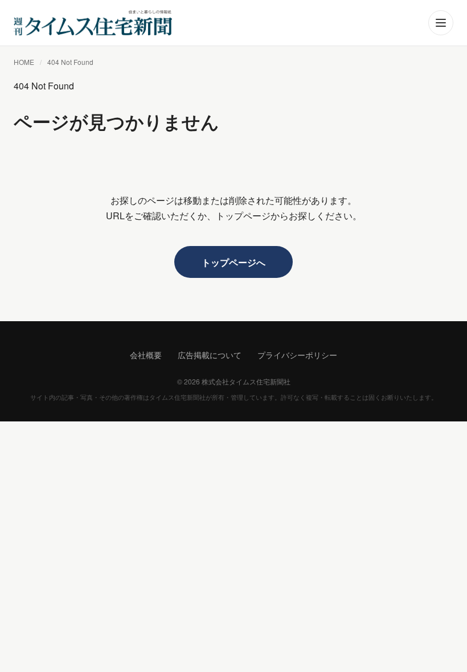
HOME (24, 62)
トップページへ (233, 262)
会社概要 (146, 354)
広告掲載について (209, 354)
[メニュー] (440, 22)
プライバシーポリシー (297, 354)
